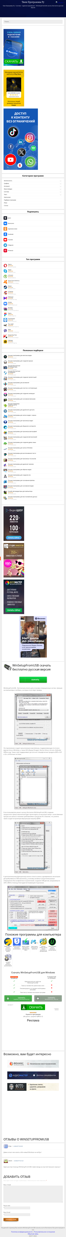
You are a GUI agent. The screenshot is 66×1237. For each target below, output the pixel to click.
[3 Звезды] (33, 1012)
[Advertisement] (33, 1037)
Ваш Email (7, 1212)
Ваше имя (7, 1206)
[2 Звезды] (31, 1012)
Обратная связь (33, 1234)
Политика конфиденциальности (21, 1232)
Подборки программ (10, 200)
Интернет (7, 186)
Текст (5, 194)
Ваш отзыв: (7, 1185)
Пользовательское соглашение (44, 1232)
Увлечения (7, 197)
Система (6, 192)
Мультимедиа (8, 189)
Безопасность (8, 180)
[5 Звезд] (36, 1012)
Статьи (6, 205)
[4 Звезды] (34, 1012)
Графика (6, 183)
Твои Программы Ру (33, 2)
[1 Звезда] (30, 1012)
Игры (5, 203)
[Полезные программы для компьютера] (0, 558)
